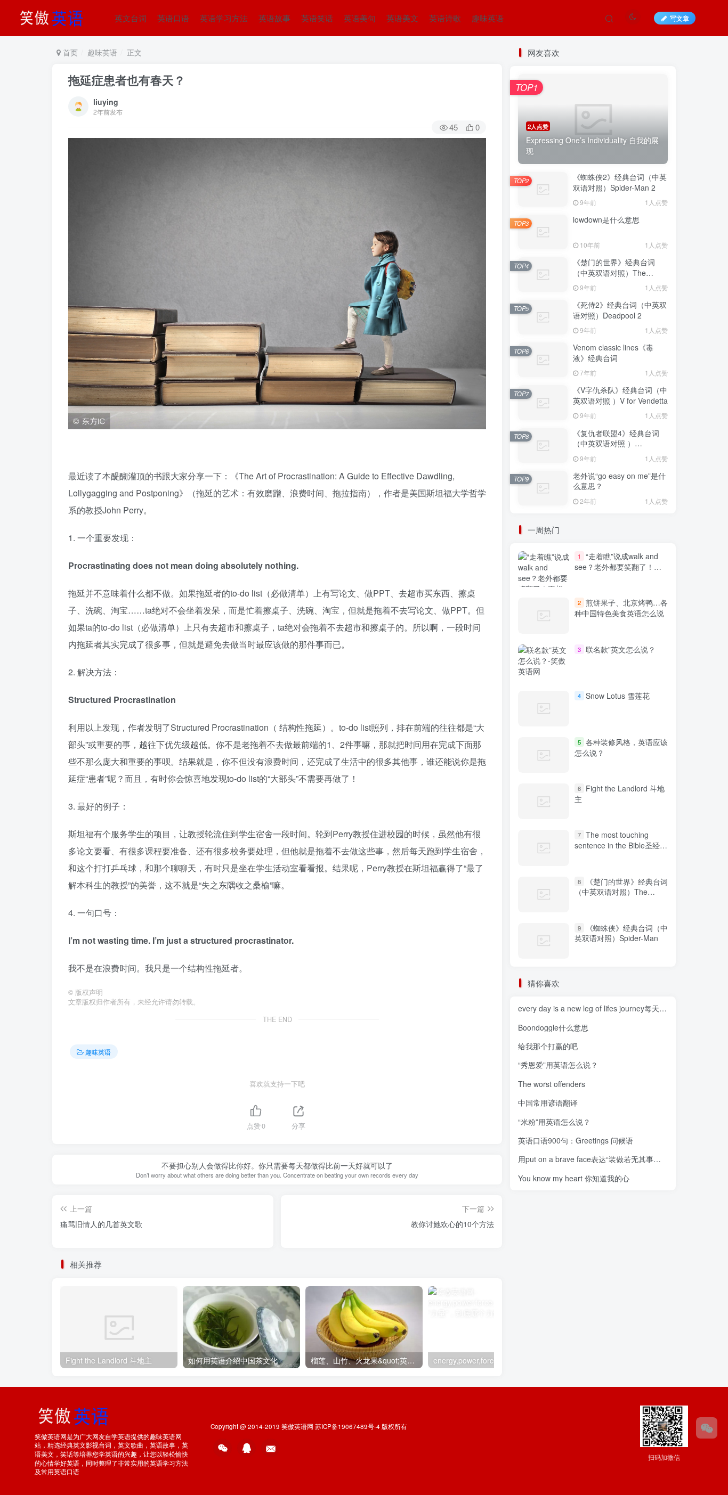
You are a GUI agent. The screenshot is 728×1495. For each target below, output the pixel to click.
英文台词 (131, 17)
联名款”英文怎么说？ (621, 649)
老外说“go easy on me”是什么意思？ (619, 481)
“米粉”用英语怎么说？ (554, 1121)
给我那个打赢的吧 (548, 1046)
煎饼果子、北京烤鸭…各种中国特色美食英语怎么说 (621, 607)
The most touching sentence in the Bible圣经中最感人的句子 (621, 845)
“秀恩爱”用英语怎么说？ (558, 1064)
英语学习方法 (224, 17)
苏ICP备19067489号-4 (347, 1426)
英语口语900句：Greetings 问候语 (575, 1140)
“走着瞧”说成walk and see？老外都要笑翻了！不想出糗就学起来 (618, 566)
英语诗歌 (445, 17)
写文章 (679, 17)
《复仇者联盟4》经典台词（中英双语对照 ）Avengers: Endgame (616, 443)
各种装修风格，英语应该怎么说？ (621, 747)
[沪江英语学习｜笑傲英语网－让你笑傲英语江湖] (55, 16)
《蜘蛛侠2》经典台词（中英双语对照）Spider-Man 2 (620, 182)
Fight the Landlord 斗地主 (620, 793)
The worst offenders (551, 1084)
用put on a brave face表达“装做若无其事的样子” (598, 1159)
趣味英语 (488, 17)
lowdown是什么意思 (606, 219)
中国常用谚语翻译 (548, 1102)
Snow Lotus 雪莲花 (618, 695)
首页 (69, 52)
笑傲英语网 (297, 1426)
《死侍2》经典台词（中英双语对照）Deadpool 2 (620, 310)
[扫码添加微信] (706, 1428)
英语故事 (274, 17)
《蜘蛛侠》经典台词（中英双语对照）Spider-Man (621, 933)
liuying (105, 101)
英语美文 (402, 17)
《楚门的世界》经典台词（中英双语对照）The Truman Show (614, 272)
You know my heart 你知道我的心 (573, 1178)
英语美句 (360, 17)
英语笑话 (317, 17)
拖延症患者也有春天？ (126, 79)
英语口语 (173, 17)
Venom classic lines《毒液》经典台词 (613, 352)
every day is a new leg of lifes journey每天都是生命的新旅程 (618, 1008)
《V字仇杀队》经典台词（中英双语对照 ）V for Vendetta (620, 395)
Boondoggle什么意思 (553, 1027)
